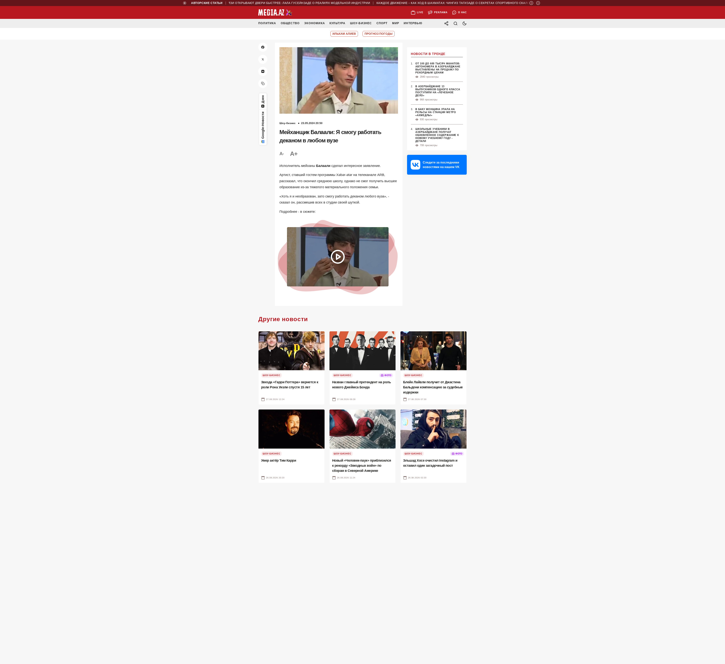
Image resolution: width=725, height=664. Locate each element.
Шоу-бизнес (361, 23)
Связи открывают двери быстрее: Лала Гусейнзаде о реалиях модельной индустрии (275, 3)
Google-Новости (263, 125)
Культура (337, 23)
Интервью (413, 23)
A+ (294, 153)
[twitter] (262, 59)
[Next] (538, 3)
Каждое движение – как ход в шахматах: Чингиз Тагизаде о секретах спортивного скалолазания (438, 3)
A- (281, 153)
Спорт (382, 23)
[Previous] (531, 3)
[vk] (262, 71)
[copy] (262, 83)
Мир (395, 23)
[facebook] (262, 47)
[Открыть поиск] (455, 23)
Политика (267, 23)
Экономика (314, 23)
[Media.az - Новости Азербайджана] (275, 12)
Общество (290, 23)
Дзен (263, 99)
